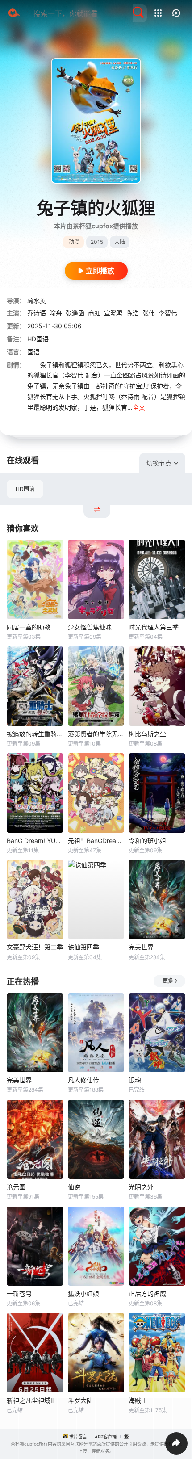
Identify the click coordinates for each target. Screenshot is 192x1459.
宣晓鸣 (113, 313)
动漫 (74, 242)
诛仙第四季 (83, 947)
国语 (33, 352)
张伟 (148, 313)
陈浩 (132, 313)
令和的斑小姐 (147, 840)
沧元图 (16, 1187)
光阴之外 (141, 1187)
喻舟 (56, 313)
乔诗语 (36, 313)
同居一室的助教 (28, 627)
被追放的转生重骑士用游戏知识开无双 (35, 734)
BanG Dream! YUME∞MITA (35, 840)
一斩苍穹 (19, 1293)
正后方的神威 (147, 1293)
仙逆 (74, 1187)
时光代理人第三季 (154, 627)
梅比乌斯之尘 (147, 734)
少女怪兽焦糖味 (90, 627)
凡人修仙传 (83, 1080)
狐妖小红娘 (83, 1293)
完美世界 (141, 947)
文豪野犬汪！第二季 (35, 947)
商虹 (94, 313)
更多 (168, 980)
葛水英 (36, 300)
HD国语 (25, 489)
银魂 (135, 1080)
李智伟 (168, 313)
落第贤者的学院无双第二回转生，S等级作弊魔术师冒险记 (96, 734)
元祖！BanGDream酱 (96, 840)
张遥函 (75, 313)
